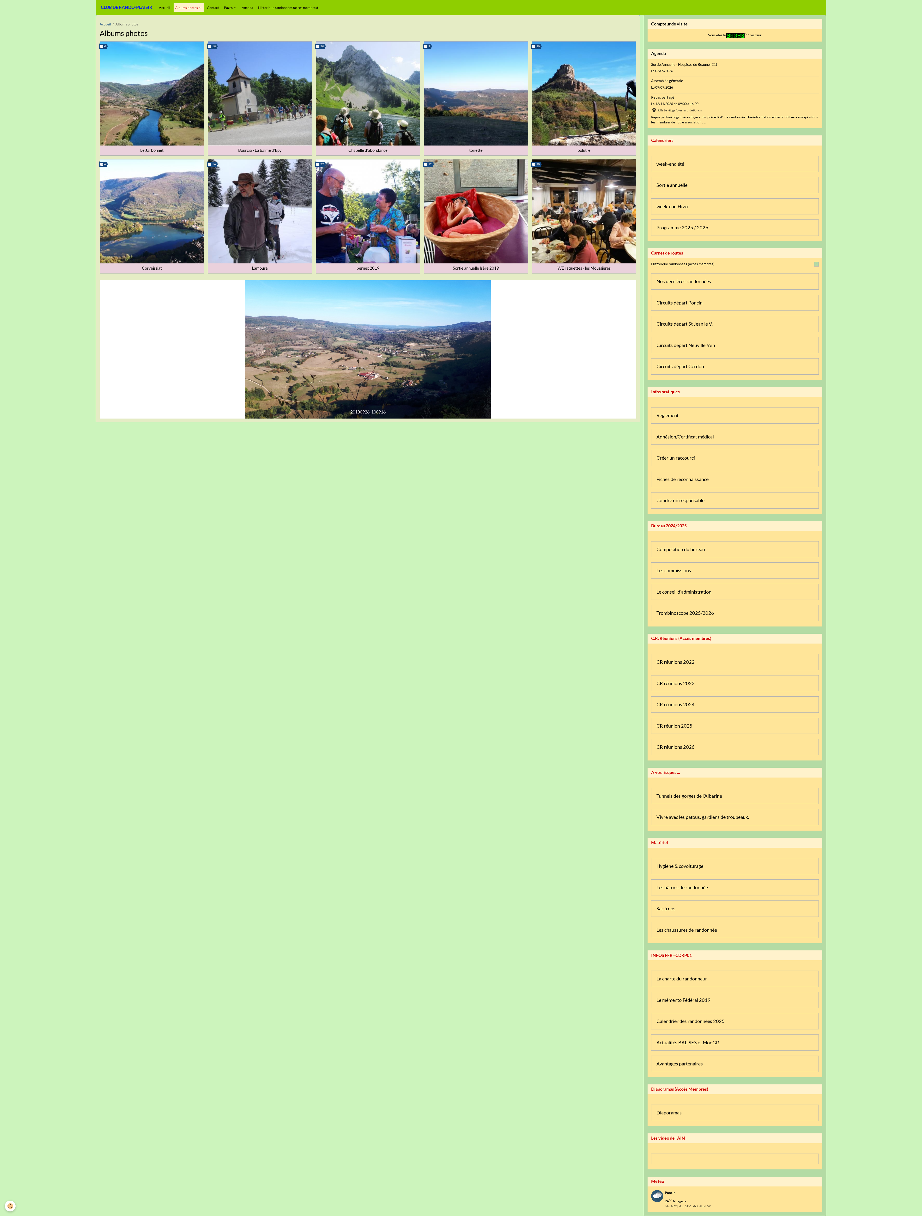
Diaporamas (669, 1112)
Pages (228, 8)
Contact (213, 8)
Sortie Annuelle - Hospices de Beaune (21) (684, 64)
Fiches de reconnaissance (682, 479)
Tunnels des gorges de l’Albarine (689, 796)
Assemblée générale (667, 81)
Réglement (667, 415)
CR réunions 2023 (675, 683)
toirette (476, 150)
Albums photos (187, 8)
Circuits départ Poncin (679, 302)
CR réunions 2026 (675, 747)
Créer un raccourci (675, 458)
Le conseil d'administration (683, 592)
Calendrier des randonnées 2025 (690, 1021)
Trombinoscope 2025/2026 (685, 613)
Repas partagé (662, 97)
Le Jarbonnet (152, 150)
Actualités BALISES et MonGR (687, 1042)
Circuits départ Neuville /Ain (685, 345)
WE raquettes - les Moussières (584, 268)
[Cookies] (10, 1206)
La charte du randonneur (681, 978)
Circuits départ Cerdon (680, 366)
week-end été (670, 164)
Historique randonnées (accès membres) (288, 8)
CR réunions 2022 (675, 662)
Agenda (247, 8)
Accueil (164, 8)
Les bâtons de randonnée (682, 887)
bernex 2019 (368, 268)
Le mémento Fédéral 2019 (683, 1000)
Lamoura (260, 268)
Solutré (584, 150)
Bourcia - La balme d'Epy (260, 150)
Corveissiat (152, 268)
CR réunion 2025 (674, 726)
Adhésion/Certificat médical (685, 436)
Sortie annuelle (671, 185)
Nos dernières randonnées (683, 281)
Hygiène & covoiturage (679, 866)
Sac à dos (665, 908)
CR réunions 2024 (675, 704)
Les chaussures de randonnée (686, 930)
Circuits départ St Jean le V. (684, 324)
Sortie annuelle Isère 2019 (476, 268)
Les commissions (673, 570)
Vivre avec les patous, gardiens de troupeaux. (702, 817)
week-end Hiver (672, 206)
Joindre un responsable (680, 500)
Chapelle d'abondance (368, 150)
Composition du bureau (680, 549)
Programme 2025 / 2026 (682, 227)
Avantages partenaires (679, 1063)
